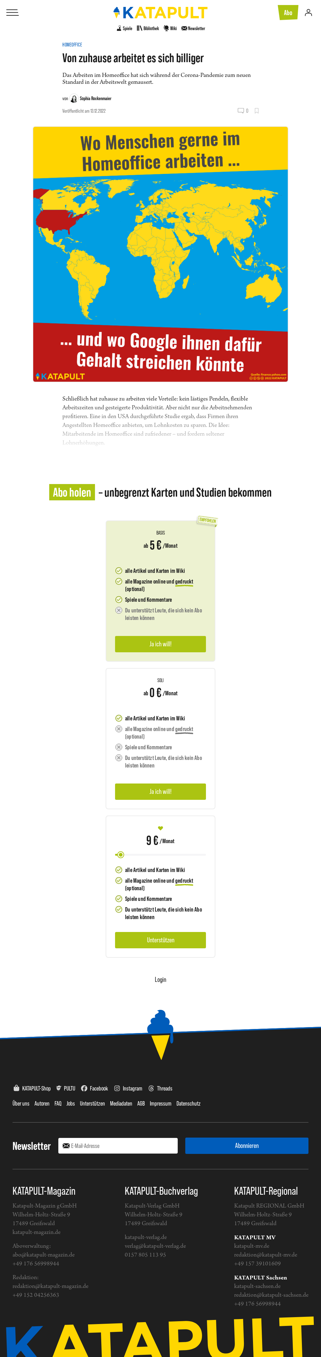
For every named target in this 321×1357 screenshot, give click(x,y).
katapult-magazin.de (37, 1232)
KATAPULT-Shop (36, 1088)
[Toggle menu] (12, 12)
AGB (141, 1103)
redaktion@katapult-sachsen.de (271, 1295)
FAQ (58, 1103)
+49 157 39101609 (257, 1264)
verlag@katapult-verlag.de (155, 1246)
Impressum (160, 1103)
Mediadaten (121, 1103)
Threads (164, 1088)
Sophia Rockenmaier (95, 98)
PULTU (69, 1088)
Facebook (99, 1088)
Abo (288, 12)
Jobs (70, 1103)
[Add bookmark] (257, 111)
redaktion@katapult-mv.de (265, 1255)
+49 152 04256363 (36, 1295)
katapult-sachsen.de (257, 1286)
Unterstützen (92, 1103)
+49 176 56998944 (36, 1264)
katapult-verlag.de (146, 1237)
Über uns (21, 1103)
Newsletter (32, 1145)
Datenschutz (188, 1103)
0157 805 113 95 (145, 1255)
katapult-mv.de (251, 1246)
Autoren (42, 1103)
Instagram (132, 1088)
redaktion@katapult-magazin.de (50, 1286)
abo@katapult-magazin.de (44, 1255)
